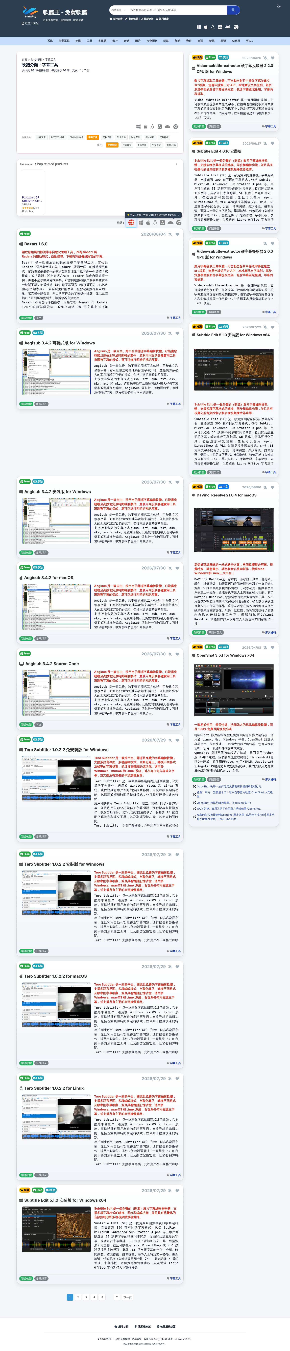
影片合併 (121, 137)
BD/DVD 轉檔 (76, 137)
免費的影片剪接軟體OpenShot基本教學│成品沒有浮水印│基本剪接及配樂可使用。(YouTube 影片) (236, 817)
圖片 (138, 40)
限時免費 (118, 18)
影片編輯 (150, 137)
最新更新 (148, 18)
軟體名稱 (171, 145)
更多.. (249, 40)
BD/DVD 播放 (57, 137)
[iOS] (220, 27)
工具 (89, 40)
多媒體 (102, 40)
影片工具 (135, 137)
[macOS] (206, 27)
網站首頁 (123, 1326)
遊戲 (211, 40)
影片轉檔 (164, 137)
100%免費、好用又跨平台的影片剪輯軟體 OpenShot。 (230, 808)
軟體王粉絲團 (168, 1326)
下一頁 (128, 1297)
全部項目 (41, 137)
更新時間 (112, 145)
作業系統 (64, 40)
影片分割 (107, 137)
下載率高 (141, 145)
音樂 (126, 40)
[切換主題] (278, 5)
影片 (115, 40)
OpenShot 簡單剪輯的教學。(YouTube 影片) (224, 802)
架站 (177, 40)
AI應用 (236, 40)
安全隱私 (152, 40)
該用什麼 (164, 18)
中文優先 (156, 145)
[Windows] (199, 27)
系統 (50, 40)
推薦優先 (127, 145)
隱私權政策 (144, 1326)
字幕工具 (92, 137)
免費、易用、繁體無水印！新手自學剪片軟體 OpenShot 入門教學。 (235, 794)
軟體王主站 (31, 23)
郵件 (189, 40)
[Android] (228, 27)
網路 (166, 40)
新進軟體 (133, 18)
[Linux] (213, 27)
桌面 (200, 40)
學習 (223, 40)
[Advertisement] (100, 97)
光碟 (78, 40)
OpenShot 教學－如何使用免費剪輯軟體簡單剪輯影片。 (230, 786)
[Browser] (236, 27)
